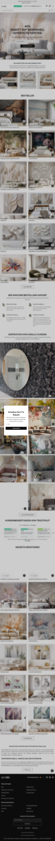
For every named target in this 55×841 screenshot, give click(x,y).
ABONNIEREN (16, 428)
